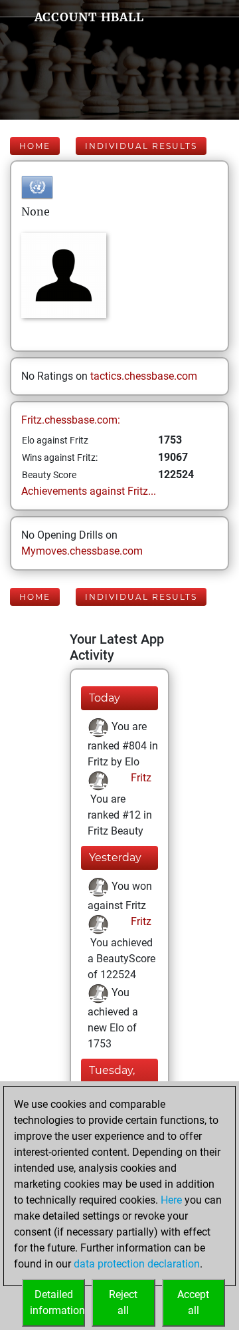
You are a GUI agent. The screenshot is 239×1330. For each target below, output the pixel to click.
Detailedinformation (57, 1302)
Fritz (139, 777)
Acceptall (193, 1302)
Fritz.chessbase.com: (70, 420)
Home (34, 146)
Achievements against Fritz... (88, 491)
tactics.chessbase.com (143, 376)
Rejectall (123, 1302)
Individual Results (141, 146)
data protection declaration (137, 1264)
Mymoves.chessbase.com (82, 551)
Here (171, 1200)
